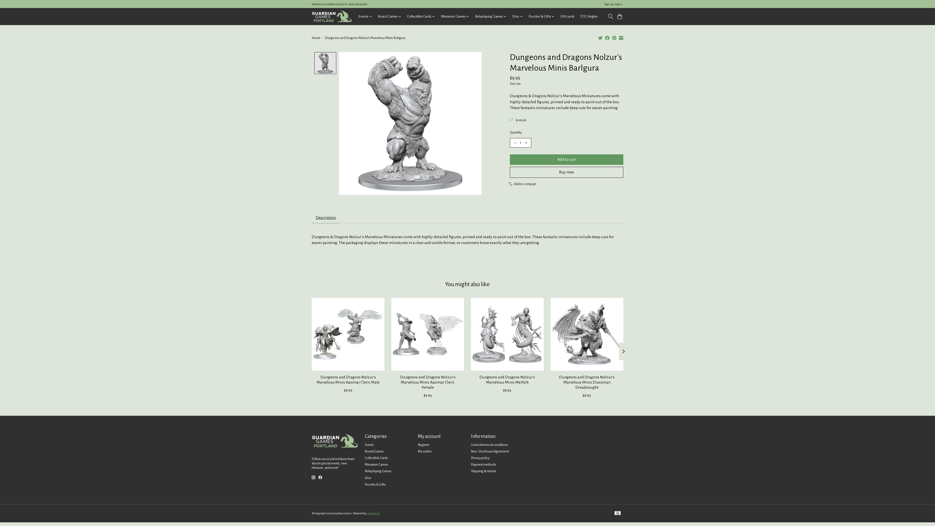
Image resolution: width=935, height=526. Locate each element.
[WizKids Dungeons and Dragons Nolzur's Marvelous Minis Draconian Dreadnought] (587, 334)
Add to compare (525, 184)
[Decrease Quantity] (515, 142)
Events (369, 445)
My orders (425, 451)
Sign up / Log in (613, 4)
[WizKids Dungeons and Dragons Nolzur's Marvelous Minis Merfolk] (507, 334)
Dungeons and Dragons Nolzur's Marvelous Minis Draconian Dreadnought (587, 382)
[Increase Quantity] (526, 142)
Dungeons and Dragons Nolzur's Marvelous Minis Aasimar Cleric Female (428, 382)
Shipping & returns (483, 471)
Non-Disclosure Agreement (490, 451)
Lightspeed (373, 513)
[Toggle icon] (610, 16)
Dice (368, 478)
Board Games (374, 451)
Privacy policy (480, 458)
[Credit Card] (618, 513)
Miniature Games (376, 464)
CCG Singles (589, 16)
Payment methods (483, 464)
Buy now (566, 172)
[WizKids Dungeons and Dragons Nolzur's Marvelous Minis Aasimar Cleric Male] (348, 334)
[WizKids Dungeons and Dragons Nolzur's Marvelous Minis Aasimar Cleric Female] (427, 334)
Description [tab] (326, 218)
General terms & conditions (489, 445)
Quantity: (516, 132)
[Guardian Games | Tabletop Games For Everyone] (332, 16)
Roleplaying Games (378, 471)
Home (316, 38)
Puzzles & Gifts (375, 484)
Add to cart (566, 159)
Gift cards (567, 16)
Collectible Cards (376, 458)
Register (423, 445)
